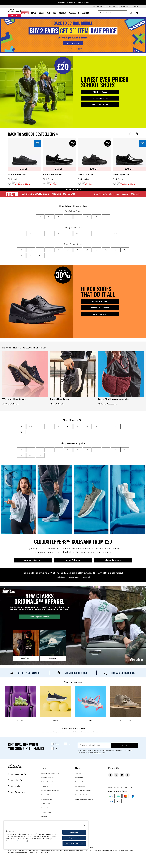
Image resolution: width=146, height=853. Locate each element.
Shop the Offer (73, 43)
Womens (57, 744)
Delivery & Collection (48, 782)
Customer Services (47, 777)
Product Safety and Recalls (50, 790)
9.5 (87, 217)
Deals (33, 12)
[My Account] (131, 12)
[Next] (136, 134)
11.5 (40, 233)
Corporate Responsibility (83, 790)
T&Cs (67, 49)
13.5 (77, 233)
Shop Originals (17, 792)
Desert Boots (74, 577)
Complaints (45, 816)
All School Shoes (100, 92)
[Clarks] (14, 13)
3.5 (30, 250)
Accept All (74, 832)
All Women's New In (10, 404)
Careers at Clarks (80, 782)
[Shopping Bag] (136, 12)
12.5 (58, 233)
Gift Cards (44, 786)
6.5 (87, 250)
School (25, 12)
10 (96, 217)
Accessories (74, 12)
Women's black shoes (99, 308)
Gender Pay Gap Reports (83, 795)
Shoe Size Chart (46, 799)
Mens (69, 744)
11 (30, 233)
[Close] (84, 825)
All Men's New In (57, 404)
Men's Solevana (73, 560)
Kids (54, 12)
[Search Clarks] (112, 13)
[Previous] (130, 134)
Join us (125, 745)
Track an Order (46, 812)
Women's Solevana (33, 560)
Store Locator (45, 803)
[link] (24, 163)
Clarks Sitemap (80, 786)
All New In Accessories (107, 404)
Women (41, 12)
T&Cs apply (135, 194)
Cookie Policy (21, 841)
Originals (62, 12)
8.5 (68, 217)
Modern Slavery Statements (84, 799)
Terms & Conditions (47, 808)
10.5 (106, 217)
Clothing (85, 12)
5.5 (68, 250)
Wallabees (60, 577)
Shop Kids (14, 786)
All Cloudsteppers (112, 560)
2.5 (115, 233)
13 (68, 233)
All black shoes (99, 314)
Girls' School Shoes (100, 98)
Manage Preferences (74, 843)
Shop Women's (100, 194)
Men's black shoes (100, 301)
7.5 (49, 217)
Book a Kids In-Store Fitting (50, 773)
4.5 (49, 250)
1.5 (96, 233)
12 (49, 233)
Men (48, 12)
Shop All (125, 194)
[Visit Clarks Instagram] (116, 775)
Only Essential (74, 838)
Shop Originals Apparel (39, 617)
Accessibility (79, 777)
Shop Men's (114, 194)
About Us (78, 773)
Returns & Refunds (47, 795)
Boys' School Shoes (99, 104)
